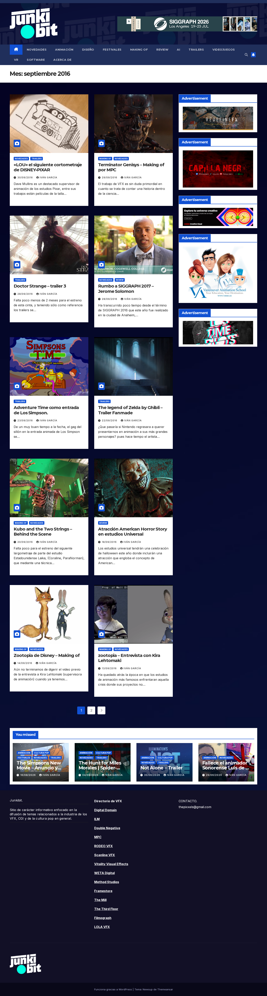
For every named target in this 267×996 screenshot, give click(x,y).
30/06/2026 (152, 775)
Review (162, 49)
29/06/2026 (214, 775)
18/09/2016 (109, 541)
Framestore (103, 891)
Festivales (112, 49)
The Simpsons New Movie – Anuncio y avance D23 (39, 767)
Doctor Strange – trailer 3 (40, 286)
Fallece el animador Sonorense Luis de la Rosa (226, 767)
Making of (139, 49)
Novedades (37, 49)
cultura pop (41, 753)
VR (16, 60)
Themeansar (165, 989)
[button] (246, 55)
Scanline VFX (104, 855)
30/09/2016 (25, 177)
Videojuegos (223, 49)
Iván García (48, 177)
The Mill (100, 900)
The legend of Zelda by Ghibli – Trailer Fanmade (130, 410)
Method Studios (106, 882)
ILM (97, 819)
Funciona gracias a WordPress (113, 989)
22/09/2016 (110, 420)
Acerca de (62, 60)
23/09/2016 (25, 420)
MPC (97, 837)
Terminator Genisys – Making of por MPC (131, 167)
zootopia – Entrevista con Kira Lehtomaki (129, 658)
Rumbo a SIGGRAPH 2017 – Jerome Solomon (126, 288)
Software (36, 60)
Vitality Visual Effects (111, 864)
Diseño (88, 49)
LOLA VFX (102, 927)
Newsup (148, 989)
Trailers (196, 49)
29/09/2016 (110, 177)
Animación (64, 49)
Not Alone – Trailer (161, 768)
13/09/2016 (109, 668)
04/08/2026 (90, 775)
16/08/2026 (28, 775)
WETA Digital (104, 873)
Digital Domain (105, 810)
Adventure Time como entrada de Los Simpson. (46, 410)
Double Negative (107, 828)
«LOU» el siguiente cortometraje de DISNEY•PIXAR (48, 167)
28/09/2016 (25, 293)
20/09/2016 (25, 541)
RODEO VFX (103, 846)
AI (178, 49)
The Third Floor (106, 909)
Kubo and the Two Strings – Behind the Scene (43, 531)
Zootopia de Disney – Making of (47, 655)
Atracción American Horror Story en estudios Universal (132, 531)
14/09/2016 (25, 663)
